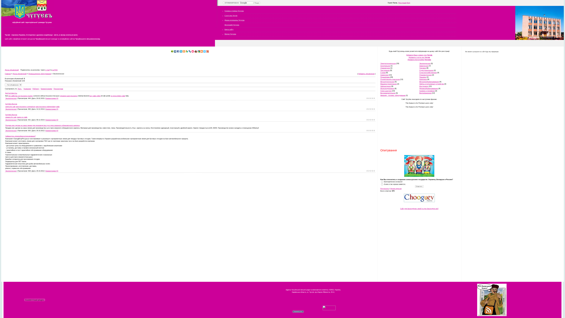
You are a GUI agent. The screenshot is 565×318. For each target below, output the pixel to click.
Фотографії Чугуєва (232, 25)
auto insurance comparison (25, 106)
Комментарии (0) (52, 98)
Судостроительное (426, 70)
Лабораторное (385, 86)
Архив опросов (396, 188)
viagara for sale (10, 117)
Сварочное (384, 75)
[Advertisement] (58, 60)
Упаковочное (385, 68)
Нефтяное (423, 79)
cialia (57, 106)
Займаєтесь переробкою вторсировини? (20, 136)
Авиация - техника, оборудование (393, 95)
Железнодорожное (387, 88)
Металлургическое (387, 82)
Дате (19, 89)
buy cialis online (95, 96)
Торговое (422, 68)
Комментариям (46, 89)
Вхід (408, 3)
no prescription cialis (118, 96)
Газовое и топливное (427, 91)
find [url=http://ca (11, 93)
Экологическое (10, 98)
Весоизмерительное (388, 93)
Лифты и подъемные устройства (431, 84)
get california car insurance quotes (20, 96)
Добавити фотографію (419, 60)
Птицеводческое (425, 75)
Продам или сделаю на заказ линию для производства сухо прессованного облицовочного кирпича (42, 125)
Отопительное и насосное (390, 79)
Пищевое (422, 77)
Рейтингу (36, 89)
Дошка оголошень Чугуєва (234, 20)
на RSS (55, 70)
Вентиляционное (425, 93)
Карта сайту (229, 29)
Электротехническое (388, 63)
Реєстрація (402, 3)
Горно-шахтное (386, 91)
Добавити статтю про (419, 57)
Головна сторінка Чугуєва (234, 11)
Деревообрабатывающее (428, 88)
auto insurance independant (45, 106)
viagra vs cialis (22, 117)
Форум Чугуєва (230, 34)
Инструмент (423, 86)
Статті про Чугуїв (231, 15)
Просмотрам (58, 89)
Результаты (384, 188)
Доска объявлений (12, 70)
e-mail (47, 70)
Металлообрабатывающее (429, 82)
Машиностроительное (388, 84)
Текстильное (385, 70)
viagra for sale (10, 106)
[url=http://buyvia (11, 104)
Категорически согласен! (393, 182)
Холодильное (385, 66)
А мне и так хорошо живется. (395, 184)
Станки (383, 72)
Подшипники (385, 77)
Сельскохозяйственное (428, 72)
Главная (8, 74)
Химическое (423, 66)
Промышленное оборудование (39, 74)
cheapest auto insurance (69, 96)
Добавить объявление (366, 74)
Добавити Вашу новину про (419, 55)
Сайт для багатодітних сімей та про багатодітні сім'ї (419, 208)
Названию (27, 89)
